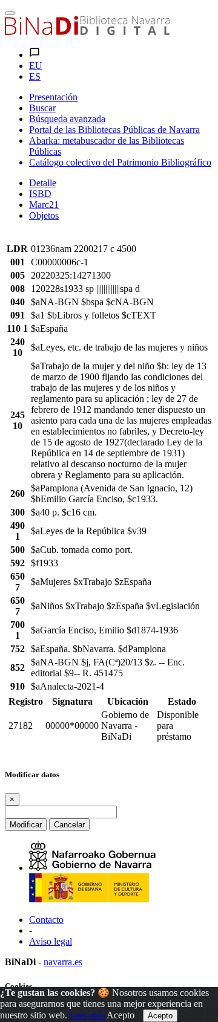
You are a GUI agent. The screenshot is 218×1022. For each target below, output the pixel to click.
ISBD (40, 194)
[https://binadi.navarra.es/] (87, 32)
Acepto (120, 1015)
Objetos (44, 215)
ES (35, 76)
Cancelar (69, 824)
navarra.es (63, 962)
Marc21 (44, 204)
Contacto (46, 919)
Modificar (26, 824)
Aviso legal (50, 941)
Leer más (87, 1015)
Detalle (42, 183)
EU (35, 65)
